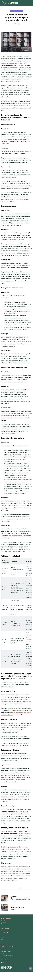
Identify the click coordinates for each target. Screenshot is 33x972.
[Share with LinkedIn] (21, 887)
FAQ (2, 939)
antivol (8, 281)
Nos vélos (3, 930)
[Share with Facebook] (19, 887)
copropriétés (25, 250)
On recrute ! (4, 922)
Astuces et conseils (17, 11)
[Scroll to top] (30, 968)
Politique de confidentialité (7, 955)
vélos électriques (25, 833)
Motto (3, 831)
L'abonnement (4, 932)
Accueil (3, 920)
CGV (2, 953)
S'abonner (3, 923)
